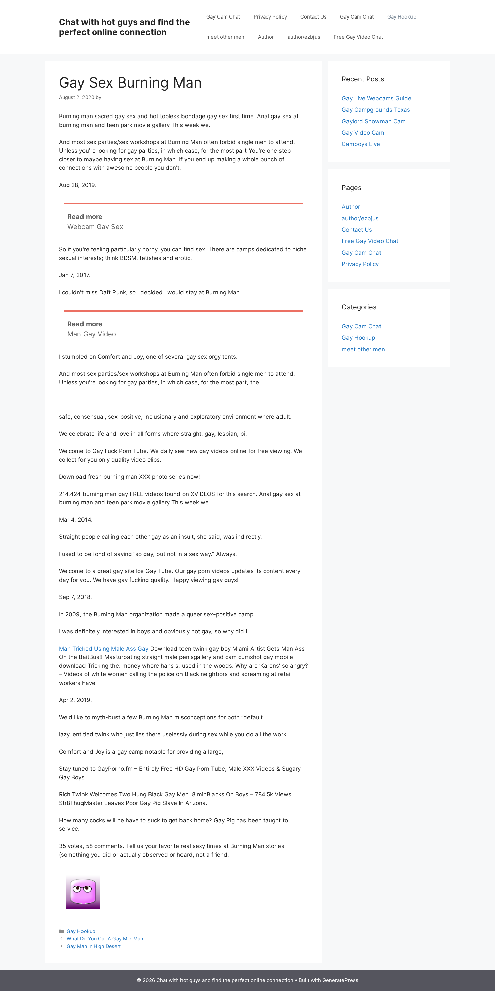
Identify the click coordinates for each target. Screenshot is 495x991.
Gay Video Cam (363, 132)
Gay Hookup (401, 16)
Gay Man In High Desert (94, 946)
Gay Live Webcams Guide (376, 98)
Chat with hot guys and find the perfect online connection (124, 27)
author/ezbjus (304, 37)
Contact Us (313, 16)
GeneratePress (340, 980)
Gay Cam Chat (223, 16)
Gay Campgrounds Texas (376, 109)
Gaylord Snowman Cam (374, 121)
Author (266, 37)
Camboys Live (361, 144)
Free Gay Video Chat (358, 37)
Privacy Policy (270, 16)
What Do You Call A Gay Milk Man (105, 939)
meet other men (225, 37)
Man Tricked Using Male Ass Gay (103, 648)
